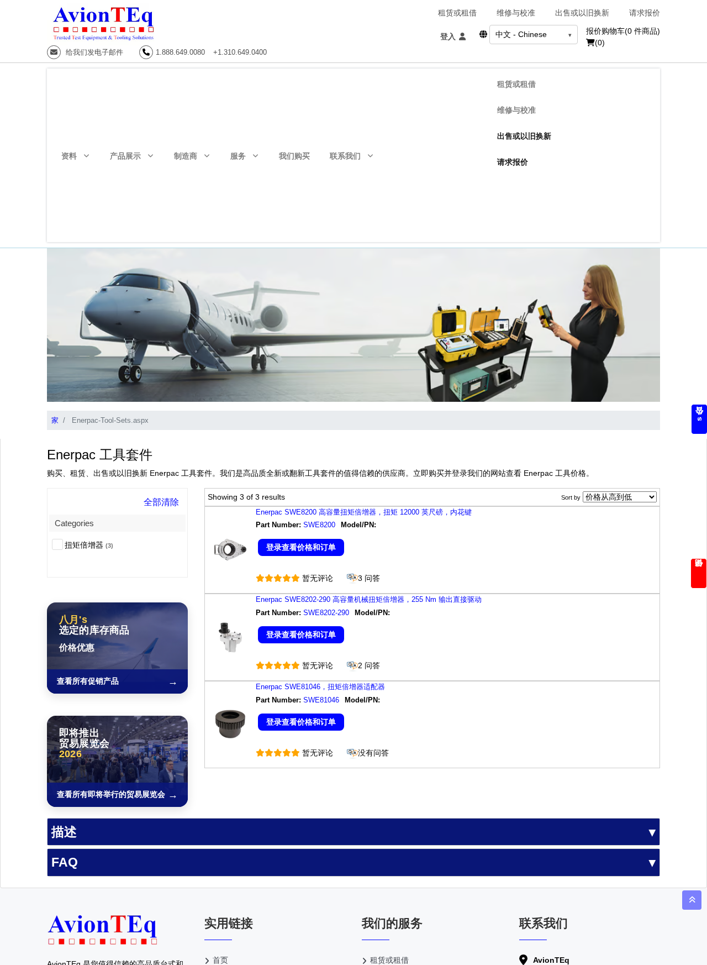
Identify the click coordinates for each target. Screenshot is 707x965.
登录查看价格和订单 (301, 547)
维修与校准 (516, 12)
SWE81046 (321, 700)
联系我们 (345, 155)
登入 (449, 36)
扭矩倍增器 (89, 545)
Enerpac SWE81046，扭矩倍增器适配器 (320, 687)
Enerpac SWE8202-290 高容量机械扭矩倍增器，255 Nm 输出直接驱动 (369, 599)
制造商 (185, 155)
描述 (64, 832)
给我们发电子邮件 (93, 52)
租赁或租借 (457, 12)
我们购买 (294, 155)
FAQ (64, 862)
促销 (698, 573)
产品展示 (125, 155)
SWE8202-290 (326, 613)
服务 (238, 155)
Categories (74, 523)
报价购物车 (623, 31)
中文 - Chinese (521, 34)
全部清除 (161, 502)
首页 (220, 960)
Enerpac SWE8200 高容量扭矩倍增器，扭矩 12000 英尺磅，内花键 (364, 512)
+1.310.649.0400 (240, 52)
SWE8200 (319, 525)
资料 (69, 155)
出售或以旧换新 (582, 12)
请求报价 (644, 12)
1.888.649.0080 (180, 52)
